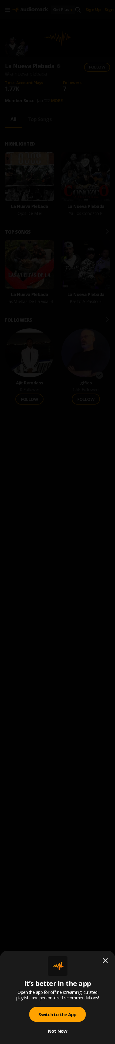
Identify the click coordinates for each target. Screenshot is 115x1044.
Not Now (57, 1031)
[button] (57, 522)
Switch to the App (57, 1014)
